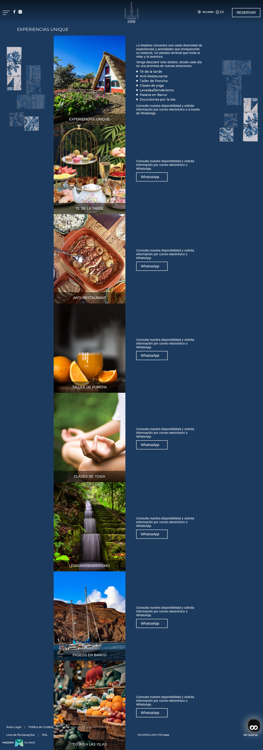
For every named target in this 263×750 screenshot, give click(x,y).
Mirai (166, 734)
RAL (45, 734)
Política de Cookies (41, 727)
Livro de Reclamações (20, 734)
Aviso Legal (13, 727)
